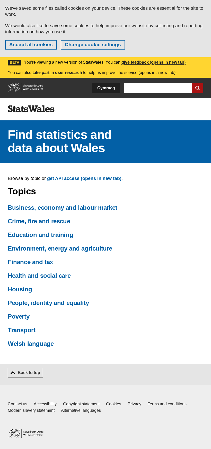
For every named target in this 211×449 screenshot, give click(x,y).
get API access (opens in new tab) (84, 178)
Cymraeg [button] (106, 88)
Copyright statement (81, 404)
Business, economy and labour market (62, 207)
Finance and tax (30, 262)
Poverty (18, 316)
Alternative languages (81, 410)
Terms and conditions (167, 404)
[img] (31, 108)
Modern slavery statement (31, 410)
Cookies (113, 404)
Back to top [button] (29, 372)
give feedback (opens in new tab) (153, 62)
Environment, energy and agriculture (60, 248)
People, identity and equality (48, 302)
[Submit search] (197, 88)
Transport (21, 330)
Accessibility (45, 404)
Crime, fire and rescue (39, 221)
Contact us (17, 404)
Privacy (134, 404)
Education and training (40, 234)
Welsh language (31, 343)
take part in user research (57, 72)
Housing (20, 289)
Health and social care (39, 275)
